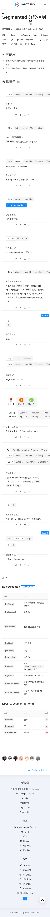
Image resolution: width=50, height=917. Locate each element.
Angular (25, 798)
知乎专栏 (26, 845)
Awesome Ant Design (26, 827)
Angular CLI (25, 812)
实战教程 (26, 888)
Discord (26, 841)
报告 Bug (26, 879)
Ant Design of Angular (38, 770)
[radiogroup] (25, 128)
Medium (26, 850)
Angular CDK (25, 807)
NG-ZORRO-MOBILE (20, 789)
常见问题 (26, 874)
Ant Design (21, 793)
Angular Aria (25, 803)
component (28, 587)
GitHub (26, 865)
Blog (26, 832)
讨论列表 (26, 884)
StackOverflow (26, 893)
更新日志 (26, 870)
